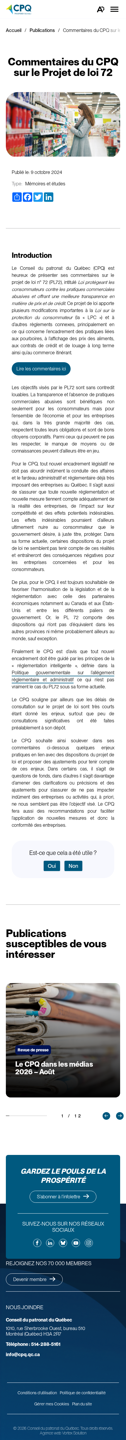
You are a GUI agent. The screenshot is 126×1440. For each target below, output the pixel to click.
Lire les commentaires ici (41, 369)
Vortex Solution (74, 1433)
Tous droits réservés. (96, 1428)
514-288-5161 (33, 1344)
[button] (106, 1116)
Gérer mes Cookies (51, 1404)
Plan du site (82, 1404)
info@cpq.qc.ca (23, 1354)
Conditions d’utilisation (37, 1392)
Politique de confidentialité (83, 1392)
